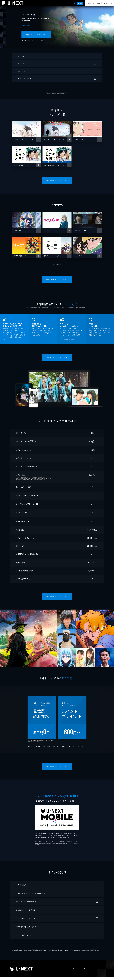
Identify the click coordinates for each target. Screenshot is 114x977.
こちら (49, 41)
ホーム (68, 968)
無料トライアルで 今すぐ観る (98, 3)
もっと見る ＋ (57, 265)
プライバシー (78, 968)
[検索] (74, 3)
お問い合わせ (84, 968)
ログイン (80, 3)
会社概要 (72, 968)
